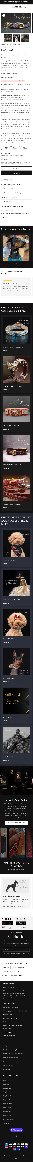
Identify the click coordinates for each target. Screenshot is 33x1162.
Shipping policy (27, 1155)
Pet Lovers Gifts (8, 1119)
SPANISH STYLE (7, 975)
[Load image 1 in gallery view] (8, 38)
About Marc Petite (8, 1065)
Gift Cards (6, 1123)
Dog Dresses (7, 1107)
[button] (3, 7)
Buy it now (16, 173)
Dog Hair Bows (7, 1099)
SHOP (5, 350)
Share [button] (4, 217)
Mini (27, 213)
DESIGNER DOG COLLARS (16, 823)
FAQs (5, 1061)
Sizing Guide (7, 1046)
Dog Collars (6, 1080)
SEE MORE (23, 927)
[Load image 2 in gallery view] (16, 38)
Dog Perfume (7, 1111)
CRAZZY (14, 967)
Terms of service (17, 1155)
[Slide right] (31, 39)
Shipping (11, 155)
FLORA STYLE (14, 971)
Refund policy (27, 1153)
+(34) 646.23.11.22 (14, 1007)
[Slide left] (2, 39)
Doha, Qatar (7, 1029)
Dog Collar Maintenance (10, 1057)
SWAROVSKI (6, 967)
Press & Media (7, 1069)
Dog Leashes (7, 1084)
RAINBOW (21, 967)
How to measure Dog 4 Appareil (13, 1053)
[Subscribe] (28, 950)
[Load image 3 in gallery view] (25, 38)
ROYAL (17, 963)
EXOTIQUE (23, 963)
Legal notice (17, 1158)
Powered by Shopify (17, 1153)
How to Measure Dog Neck (11, 1050)
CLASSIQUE (18, 975)
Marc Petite (9, 1153)
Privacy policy (7, 1155)
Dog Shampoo (7, 1115)
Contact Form (7, 1014)
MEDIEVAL (5, 971)
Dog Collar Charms (9, 1096)
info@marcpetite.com (10, 1018)
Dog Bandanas (7, 1088)
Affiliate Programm (9, 1036)
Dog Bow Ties (7, 1103)
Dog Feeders (7, 1092)
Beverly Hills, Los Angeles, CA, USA (14, 1025)
